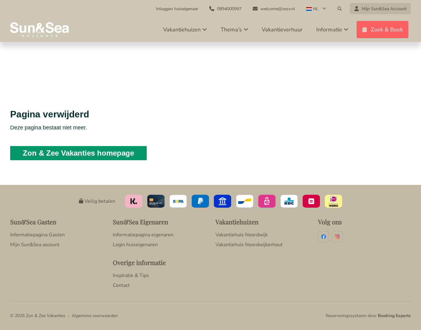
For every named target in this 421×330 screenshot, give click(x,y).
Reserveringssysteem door (368, 316)
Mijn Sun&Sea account (34, 244)
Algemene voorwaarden (95, 316)
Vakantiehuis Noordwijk (241, 234)
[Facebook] (323, 236)
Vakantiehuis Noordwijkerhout (249, 244)
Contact (121, 285)
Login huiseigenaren (135, 244)
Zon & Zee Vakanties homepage (78, 153)
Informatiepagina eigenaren (143, 234)
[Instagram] (337, 236)
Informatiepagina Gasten (37, 234)
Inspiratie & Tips (131, 275)
